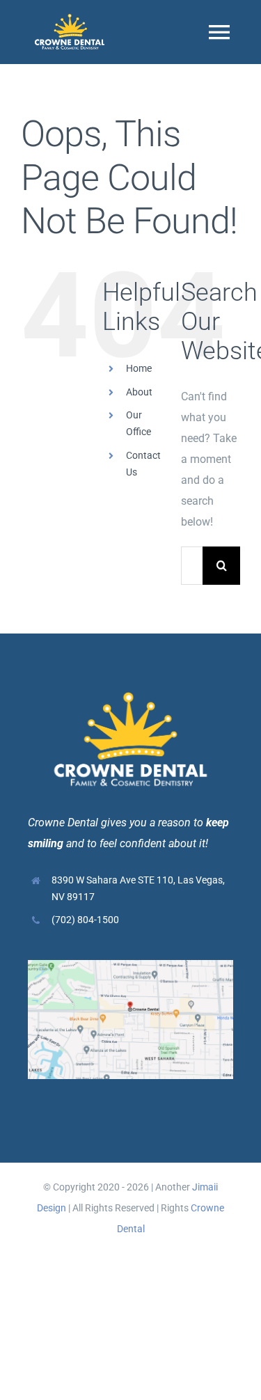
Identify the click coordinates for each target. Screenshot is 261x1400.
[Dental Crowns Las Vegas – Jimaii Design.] (69, 19)
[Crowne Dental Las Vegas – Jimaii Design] (130, 965)
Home (139, 368)
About (139, 392)
